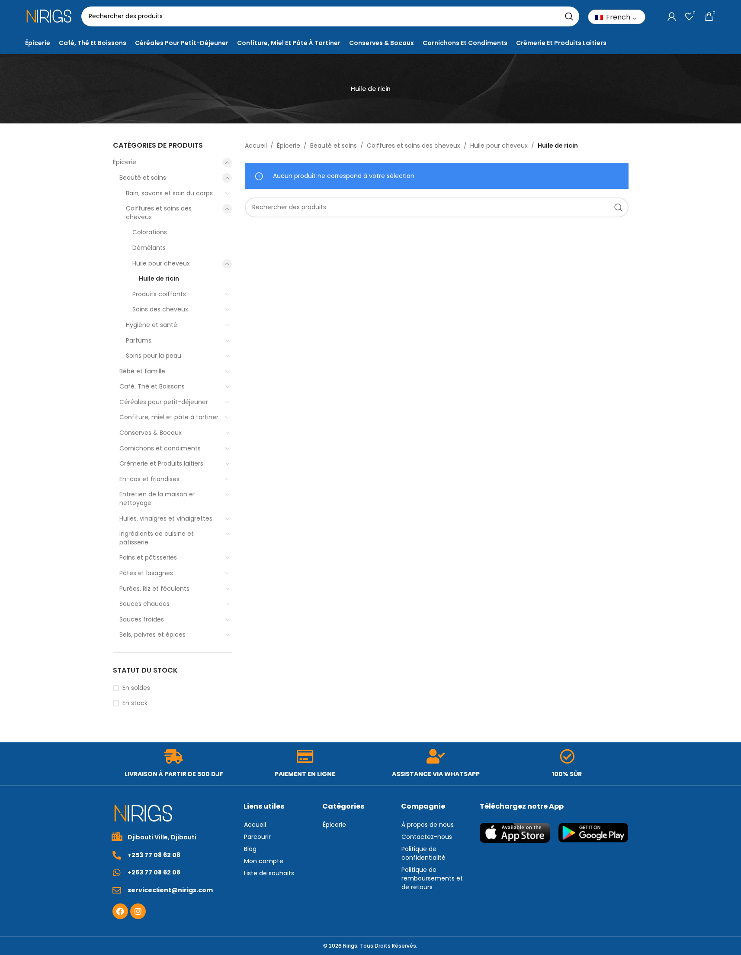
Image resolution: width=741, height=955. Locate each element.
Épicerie (124, 162)
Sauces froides (141, 619)
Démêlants (149, 247)
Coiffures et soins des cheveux (159, 212)
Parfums (138, 340)
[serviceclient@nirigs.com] (116, 890)
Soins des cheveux (160, 309)
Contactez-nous (426, 836)
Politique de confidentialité (423, 853)
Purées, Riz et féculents (154, 588)
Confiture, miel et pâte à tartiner (168, 417)
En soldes (136, 688)
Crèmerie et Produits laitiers (161, 463)
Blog (250, 849)
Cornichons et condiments (160, 448)
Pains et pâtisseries (148, 557)
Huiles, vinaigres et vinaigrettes (165, 518)
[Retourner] (340, 88)
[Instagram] (138, 911)
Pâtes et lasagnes (146, 573)
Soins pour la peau (153, 355)
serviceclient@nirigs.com (170, 890)
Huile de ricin (159, 278)
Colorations (149, 232)
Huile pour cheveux (161, 263)
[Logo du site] (49, 15)
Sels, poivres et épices (152, 634)
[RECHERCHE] (569, 16)
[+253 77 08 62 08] (116, 855)
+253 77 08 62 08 (154, 855)
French (617, 17)
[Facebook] (120, 911)
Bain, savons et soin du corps (169, 193)
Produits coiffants (159, 294)
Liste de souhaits (269, 873)
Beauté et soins (142, 177)
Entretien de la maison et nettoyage (157, 498)
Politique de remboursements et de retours (432, 878)
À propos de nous (427, 824)
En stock (135, 703)
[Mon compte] (671, 16)
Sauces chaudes (144, 603)
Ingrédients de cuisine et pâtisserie (156, 538)
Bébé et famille (142, 371)
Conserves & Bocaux (150, 432)
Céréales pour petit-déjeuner (163, 402)
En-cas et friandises (149, 479)
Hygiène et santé (151, 324)
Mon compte (263, 861)
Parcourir (257, 836)
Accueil (256, 145)
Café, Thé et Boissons (152, 386)
